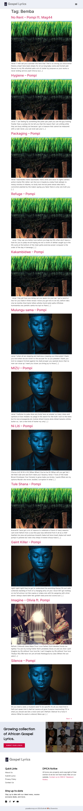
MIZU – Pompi (21, 368)
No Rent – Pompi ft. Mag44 (31, 17)
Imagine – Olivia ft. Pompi (30, 600)
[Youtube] (18, 801)
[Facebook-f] (10, 801)
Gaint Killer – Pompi (26, 542)
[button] (76, 4)
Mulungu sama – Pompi (28, 310)
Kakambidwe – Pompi (27, 252)
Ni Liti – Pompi (22, 426)
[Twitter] (14, 801)
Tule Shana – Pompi (26, 484)
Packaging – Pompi (25, 133)
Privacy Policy (10, 779)
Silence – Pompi (23, 661)
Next (69, 719)
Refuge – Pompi (23, 194)
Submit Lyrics (10, 776)
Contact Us (9, 783)
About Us (9, 772)
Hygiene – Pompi (24, 75)
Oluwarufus (54, 808)
